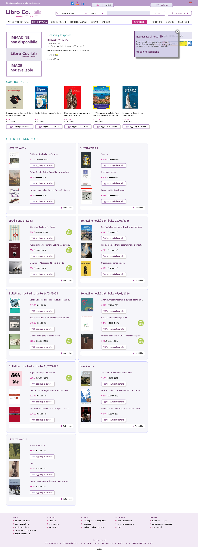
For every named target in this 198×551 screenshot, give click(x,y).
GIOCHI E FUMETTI (59, 22)
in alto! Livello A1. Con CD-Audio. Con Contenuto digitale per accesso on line (135, 390)
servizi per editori (22, 534)
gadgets (106, 22)
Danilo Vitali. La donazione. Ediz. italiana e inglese (52, 300)
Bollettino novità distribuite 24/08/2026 (33, 293)
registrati (108, 5)
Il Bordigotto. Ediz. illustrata (42, 227)
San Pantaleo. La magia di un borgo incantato (121, 227)
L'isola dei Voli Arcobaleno (113, 190)
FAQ (119, 527)
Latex (32, 463)
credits (99, 549)
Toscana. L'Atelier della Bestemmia (116, 372)
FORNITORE (157, 22)
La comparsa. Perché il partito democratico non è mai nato (56, 481)
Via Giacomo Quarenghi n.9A (114, 318)
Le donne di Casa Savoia (133, 113)
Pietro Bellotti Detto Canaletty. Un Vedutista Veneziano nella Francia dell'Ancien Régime (69, 172)
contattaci (53, 527)
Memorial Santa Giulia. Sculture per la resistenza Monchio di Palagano (61, 408)
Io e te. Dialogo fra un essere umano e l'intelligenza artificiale (128, 245)
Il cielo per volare (108, 172)
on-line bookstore (22, 521)
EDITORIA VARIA (39, 22)
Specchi (104, 154)
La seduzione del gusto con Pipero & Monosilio (51, 190)
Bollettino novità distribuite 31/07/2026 (33, 366)
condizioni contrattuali (162, 524)
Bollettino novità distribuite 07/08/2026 (105, 293)
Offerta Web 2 (18, 147)
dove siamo (54, 524)
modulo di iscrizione (147, 51)
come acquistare (125, 521)
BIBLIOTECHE (183, 22)
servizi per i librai (22, 527)
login (97, 5)
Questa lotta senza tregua (113, 263)
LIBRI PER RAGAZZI (78, 22)
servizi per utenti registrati (95, 521)
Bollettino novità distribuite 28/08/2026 (105, 220)
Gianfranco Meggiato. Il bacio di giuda (47, 263)
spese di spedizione (126, 524)
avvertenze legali (159, 521)
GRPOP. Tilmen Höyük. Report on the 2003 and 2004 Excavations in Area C (63, 390)
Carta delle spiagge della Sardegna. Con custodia (56, 113)
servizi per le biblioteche (25, 530)
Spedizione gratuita (21, 220)
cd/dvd (94, 22)
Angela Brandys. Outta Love (42, 372)
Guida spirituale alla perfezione (44, 154)
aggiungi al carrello (21, 127)
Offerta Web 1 (89, 147)
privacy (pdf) (157, 527)
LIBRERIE (170, 22)
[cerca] (157, 13)
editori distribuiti (22, 524)
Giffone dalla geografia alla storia (45, 336)
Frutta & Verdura (37, 445)
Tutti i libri (67, 208)
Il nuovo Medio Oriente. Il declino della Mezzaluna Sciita (30, 113)
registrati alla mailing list (94, 527)
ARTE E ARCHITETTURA (18, 22)
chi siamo (53, 521)
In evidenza (87, 366)
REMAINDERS (139, 22)
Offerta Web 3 (18, 439)
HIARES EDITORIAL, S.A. (57, 40)
